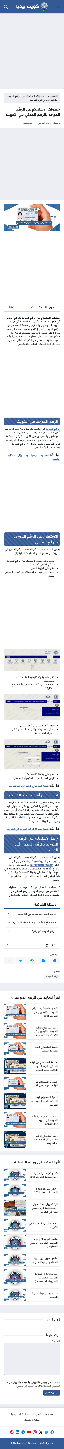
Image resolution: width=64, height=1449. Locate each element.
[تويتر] (20, 960)
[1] (16, 553)
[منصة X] (40, 1432)
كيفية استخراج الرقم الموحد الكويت (29, 785)
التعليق (56, 1341)
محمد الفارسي (44, 122)
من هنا (34, 564)
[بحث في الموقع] (5, 7)
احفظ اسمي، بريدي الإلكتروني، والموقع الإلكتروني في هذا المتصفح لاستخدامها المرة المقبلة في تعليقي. (32, 1384)
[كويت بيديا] (32, 6)
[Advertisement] (32, 49)
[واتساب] (32, 960)
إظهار (10, 307)
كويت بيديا (47, 336)
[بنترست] (11, 1432)
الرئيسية (53, 95)
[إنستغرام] (34, 1432)
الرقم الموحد (53, 428)
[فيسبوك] (55, 960)
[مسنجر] (43, 960)
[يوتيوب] (29, 1432)
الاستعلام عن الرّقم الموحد (39, 549)
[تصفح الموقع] (58, 7)
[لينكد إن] (17, 1432)
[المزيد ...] (9, 960)
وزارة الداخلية (22, 817)
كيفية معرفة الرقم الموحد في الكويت (28, 828)
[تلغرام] (23, 1432)
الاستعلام (49, 857)
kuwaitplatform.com (41, 864)
